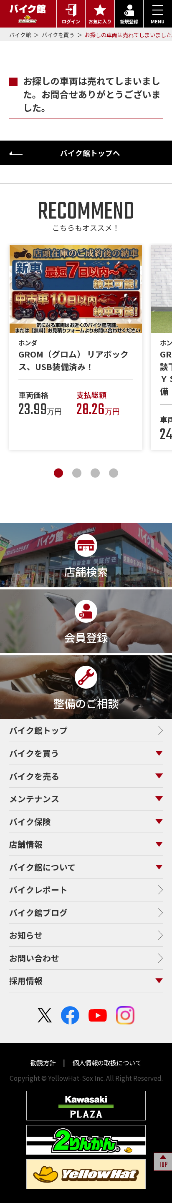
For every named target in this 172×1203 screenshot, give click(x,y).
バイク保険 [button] (30, 821)
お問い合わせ (34, 958)
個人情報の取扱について (106, 1062)
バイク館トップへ (90, 153)
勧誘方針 (43, 1062)
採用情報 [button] (26, 980)
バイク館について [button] (42, 867)
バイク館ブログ (38, 912)
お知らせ (26, 935)
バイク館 (20, 35)
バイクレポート (38, 889)
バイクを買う (59, 35)
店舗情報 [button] (26, 844)
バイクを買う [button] (34, 753)
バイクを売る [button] (34, 776)
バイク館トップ (38, 730)
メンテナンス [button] (34, 799)
